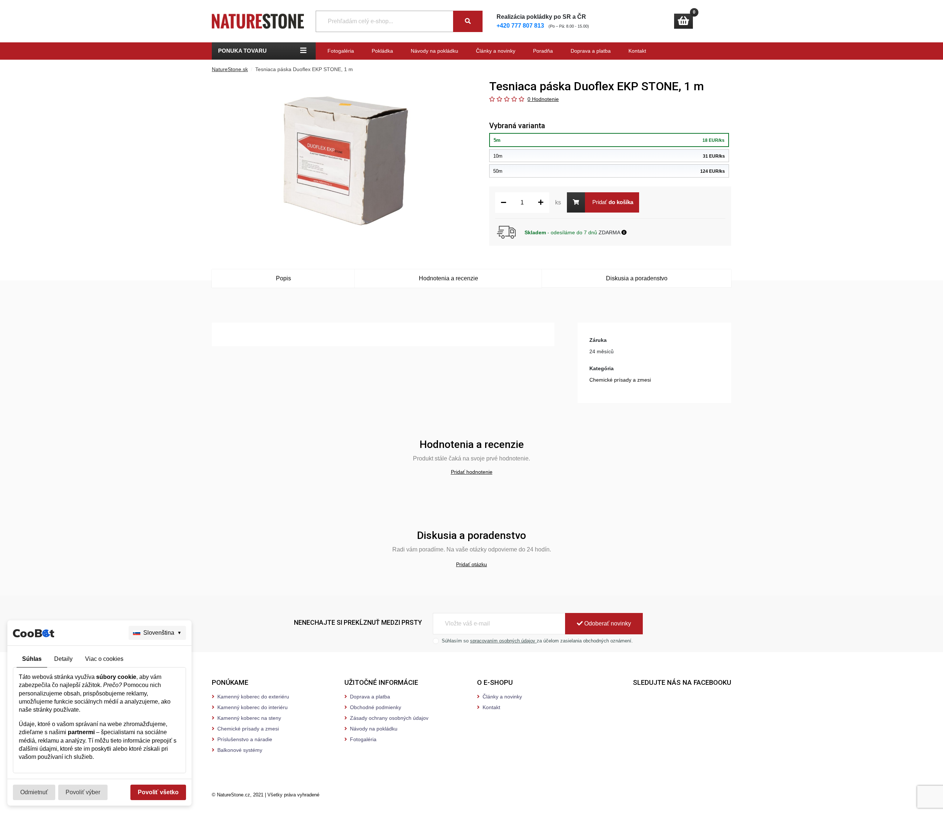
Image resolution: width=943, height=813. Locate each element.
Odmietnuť (34, 792)
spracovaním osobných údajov (503, 641)
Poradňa (543, 51)
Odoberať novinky (607, 623)
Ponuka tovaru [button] (242, 51)
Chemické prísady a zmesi (620, 380)
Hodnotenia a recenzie (448, 278)
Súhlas (32, 659)
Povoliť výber (83, 792)
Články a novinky (495, 51)
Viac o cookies (104, 659)
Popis (283, 278)
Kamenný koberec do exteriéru (253, 697)
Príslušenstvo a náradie (244, 739)
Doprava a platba (591, 51)
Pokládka (382, 51)
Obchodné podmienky (375, 707)
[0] (683, 21)
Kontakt (637, 51)
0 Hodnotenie (543, 99)
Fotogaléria (340, 51)
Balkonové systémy (239, 750)
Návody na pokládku (434, 51)
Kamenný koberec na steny (249, 718)
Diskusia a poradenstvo (636, 278)
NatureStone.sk (230, 69)
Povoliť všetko (158, 792)
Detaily (63, 659)
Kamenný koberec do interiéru (252, 707)
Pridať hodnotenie (471, 472)
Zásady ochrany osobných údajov (389, 718)
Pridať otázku (471, 564)
